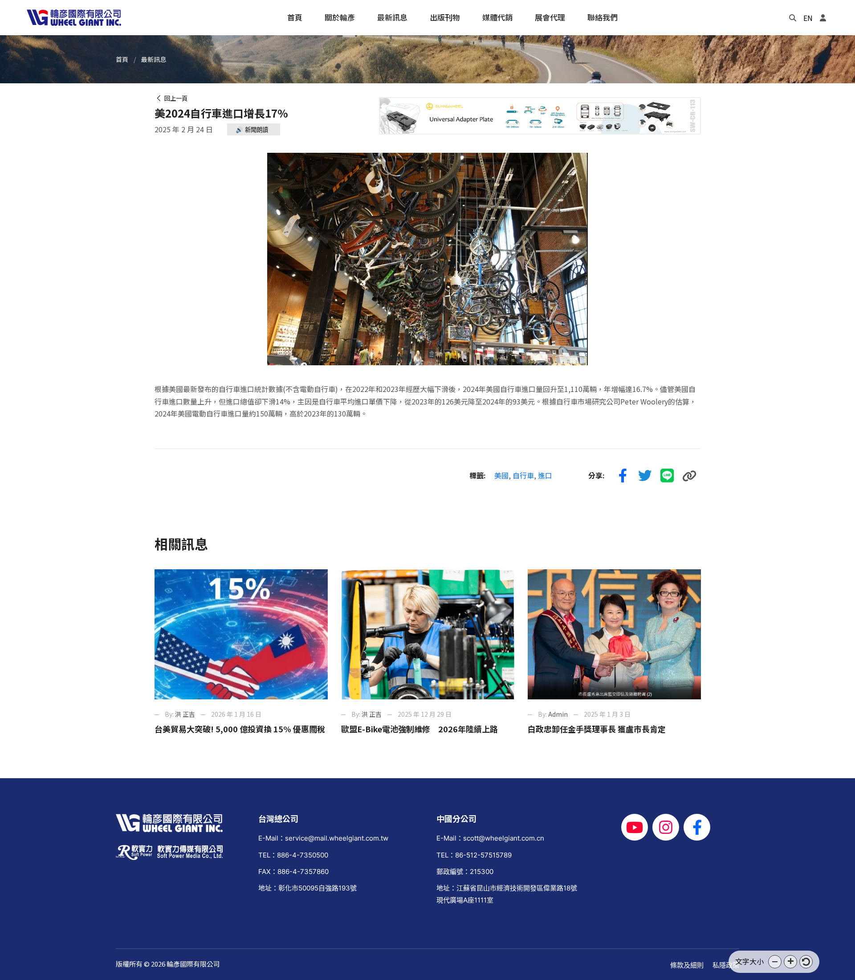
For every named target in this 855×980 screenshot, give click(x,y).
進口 (545, 475)
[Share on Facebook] (623, 476)
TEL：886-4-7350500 (293, 855)
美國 (501, 475)
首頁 (122, 59)
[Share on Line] (667, 476)
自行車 (523, 475)
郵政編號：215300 (464, 871)
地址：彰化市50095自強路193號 (307, 888)
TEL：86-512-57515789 (474, 855)
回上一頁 (174, 98)
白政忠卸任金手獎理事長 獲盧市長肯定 (597, 729)
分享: (596, 475)
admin (558, 714)
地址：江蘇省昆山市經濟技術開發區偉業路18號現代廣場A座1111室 (506, 894)
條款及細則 (687, 965)
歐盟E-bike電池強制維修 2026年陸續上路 (419, 729)
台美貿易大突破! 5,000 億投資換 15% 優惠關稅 (240, 729)
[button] (775, 961)
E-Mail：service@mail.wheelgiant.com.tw (323, 838)
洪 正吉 (185, 714)
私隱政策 (725, 965)
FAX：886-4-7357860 (293, 871)
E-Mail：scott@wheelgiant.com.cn (490, 838)
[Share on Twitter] (645, 476)
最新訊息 (153, 59)
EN (808, 17)
